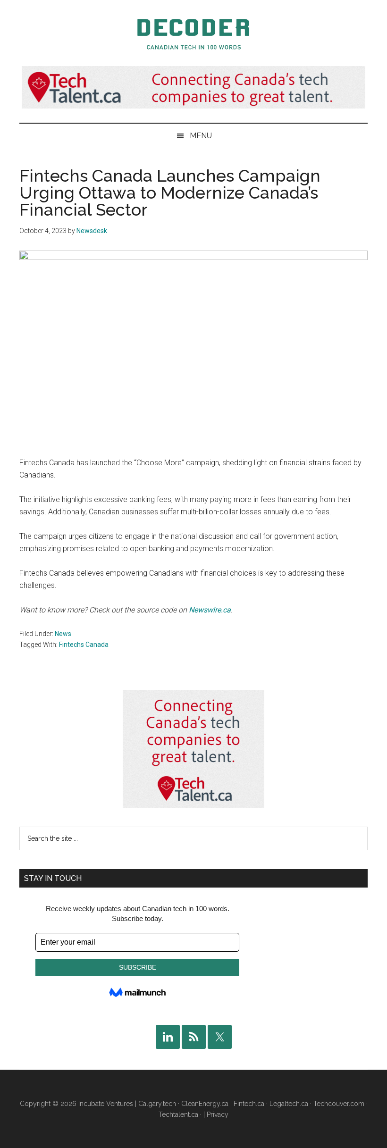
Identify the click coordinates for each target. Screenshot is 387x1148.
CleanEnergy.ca (204, 1103)
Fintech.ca (249, 1103)
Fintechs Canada (84, 644)
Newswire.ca (210, 609)
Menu (201, 135)
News (63, 633)
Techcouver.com (338, 1103)
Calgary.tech (157, 1103)
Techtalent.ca (178, 1114)
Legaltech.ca (288, 1103)
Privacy (217, 1114)
